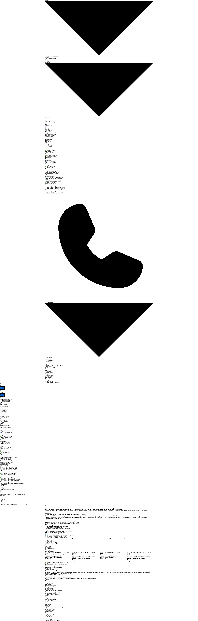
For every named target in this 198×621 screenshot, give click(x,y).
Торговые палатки (50, 152)
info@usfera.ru (48, 371)
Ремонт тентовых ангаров (52, 56)
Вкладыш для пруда (50, 135)
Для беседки (48, 141)
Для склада (48, 160)
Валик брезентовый (50, 161)
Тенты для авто (49, 144)
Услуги (2, 485)
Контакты (47, 121)
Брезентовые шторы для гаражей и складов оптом (138, 556)
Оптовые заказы (49, 167)
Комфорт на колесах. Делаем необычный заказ (57, 61)
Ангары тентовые (49, 176)
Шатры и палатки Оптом (51, 173)
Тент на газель (48, 145)
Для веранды (48, 139)
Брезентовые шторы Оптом (52, 172)
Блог (46, 120)
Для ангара (48, 159)
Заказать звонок (49, 362)
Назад (1, 392)
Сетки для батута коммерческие (53, 178)
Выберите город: (49, 123)
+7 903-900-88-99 (49, 357)
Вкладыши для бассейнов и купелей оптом (56, 554)
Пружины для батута (50, 183)
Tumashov (57, 620)
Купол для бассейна (50, 163)
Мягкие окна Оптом (50, 170)
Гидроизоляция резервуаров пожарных (55, 188)
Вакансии (47, 119)
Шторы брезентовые (50, 156)
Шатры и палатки (49, 151)
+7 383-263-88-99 (49, 360)
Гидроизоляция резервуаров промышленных (56, 191)
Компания (2, 495)
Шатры (47, 154)
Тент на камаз (48, 146)
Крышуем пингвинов (50, 58)
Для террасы (48, 140)
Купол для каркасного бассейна (53, 165)
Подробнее (48, 558)
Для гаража (48, 157)
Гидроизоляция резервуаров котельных (55, 187)
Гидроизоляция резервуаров (52, 186)
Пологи (47, 149)
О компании (48, 117)
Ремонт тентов (49, 59)
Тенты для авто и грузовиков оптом (109, 554)
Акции (46, 124)
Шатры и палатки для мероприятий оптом (56, 564)
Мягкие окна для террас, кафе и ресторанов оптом (83, 556)
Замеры (47, 57)
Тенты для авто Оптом (51, 171)
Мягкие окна (48, 138)
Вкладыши (48, 131)
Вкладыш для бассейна (51, 133)
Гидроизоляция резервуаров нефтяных (55, 189)
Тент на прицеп (49, 147)
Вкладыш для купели (50, 134)
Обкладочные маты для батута (53, 181)
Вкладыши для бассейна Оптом (53, 168)
